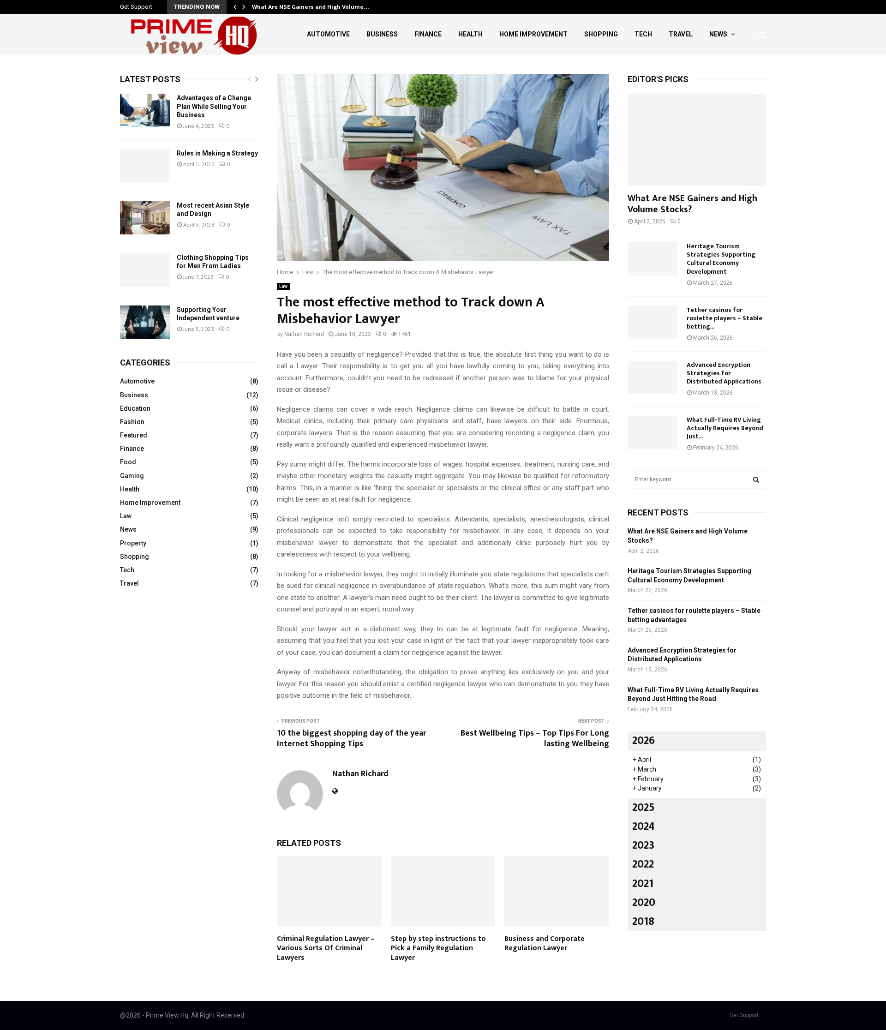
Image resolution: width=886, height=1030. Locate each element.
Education (135, 408)
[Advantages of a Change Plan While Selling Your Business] (145, 110)
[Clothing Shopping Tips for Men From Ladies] (145, 270)
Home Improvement (533, 34)
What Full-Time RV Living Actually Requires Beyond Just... (725, 428)
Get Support (136, 6)
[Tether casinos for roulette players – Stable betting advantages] (652, 322)
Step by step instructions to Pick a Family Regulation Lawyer (438, 948)
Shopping (601, 34)
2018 (643, 921)
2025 (643, 807)
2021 (642, 883)
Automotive (328, 34)
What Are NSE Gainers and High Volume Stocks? (692, 204)
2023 (643, 845)
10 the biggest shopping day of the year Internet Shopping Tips (351, 738)
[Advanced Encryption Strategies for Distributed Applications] (652, 377)
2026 (643, 740)
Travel (681, 34)
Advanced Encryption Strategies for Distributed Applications (724, 373)
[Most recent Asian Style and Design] (145, 217)
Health (470, 34)
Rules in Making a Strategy (217, 153)
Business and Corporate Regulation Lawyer (544, 944)
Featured (133, 435)
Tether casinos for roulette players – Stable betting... (724, 318)
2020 (643, 902)
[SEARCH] (756, 479)
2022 (643, 864)
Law (283, 286)
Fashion (132, 421)
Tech (643, 34)
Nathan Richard (304, 334)
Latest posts (150, 79)
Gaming (132, 475)
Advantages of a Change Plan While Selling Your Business (214, 106)
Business (382, 34)
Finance (428, 34)
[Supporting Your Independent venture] (145, 322)
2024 (643, 826)
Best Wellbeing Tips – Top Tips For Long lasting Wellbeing (535, 738)
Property (133, 543)
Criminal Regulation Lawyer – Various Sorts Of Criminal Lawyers (326, 948)
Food (128, 462)
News (718, 34)
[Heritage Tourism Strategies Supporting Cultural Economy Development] (652, 258)
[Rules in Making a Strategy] (145, 165)
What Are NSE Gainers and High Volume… (310, 7)
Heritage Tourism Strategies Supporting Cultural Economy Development (721, 258)
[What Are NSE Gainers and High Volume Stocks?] (697, 140)
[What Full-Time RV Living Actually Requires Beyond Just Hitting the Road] (652, 432)
